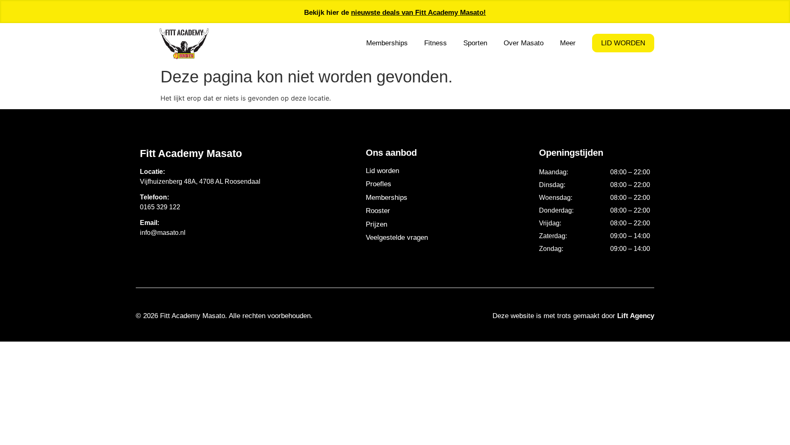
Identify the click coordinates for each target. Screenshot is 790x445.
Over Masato (524, 43)
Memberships (387, 43)
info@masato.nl (163, 232)
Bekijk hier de (395, 12)
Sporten (475, 43)
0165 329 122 (160, 207)
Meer (568, 43)
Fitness (435, 43)
